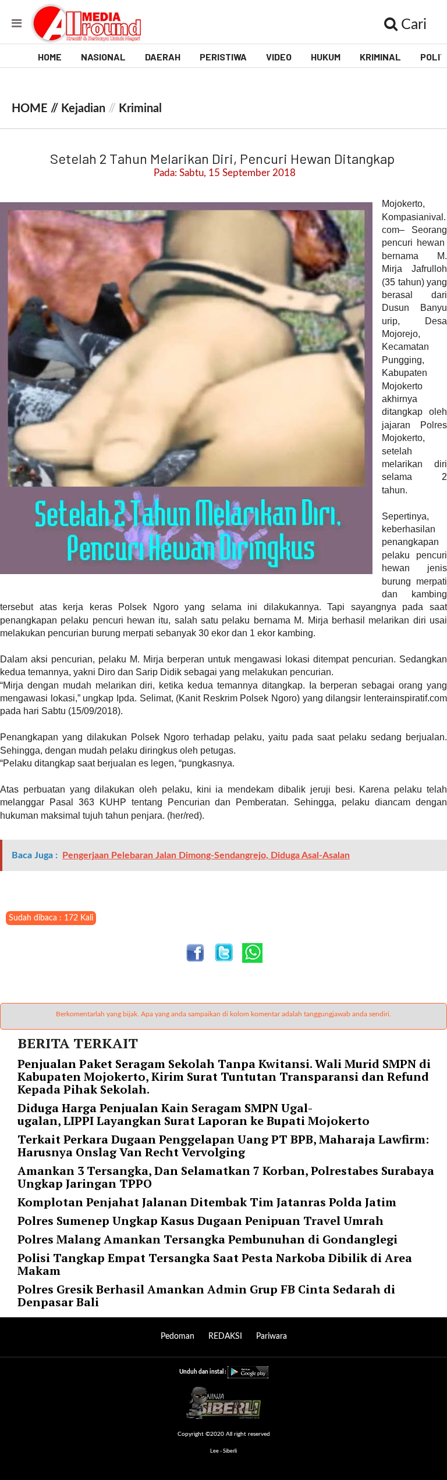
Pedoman (177, 1336)
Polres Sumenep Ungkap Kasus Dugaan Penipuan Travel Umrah (200, 1220)
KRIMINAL (380, 56)
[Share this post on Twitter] (224, 953)
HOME (50, 56)
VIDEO (279, 56)
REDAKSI (225, 1336)
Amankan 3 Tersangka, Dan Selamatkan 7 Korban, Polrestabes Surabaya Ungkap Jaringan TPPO (225, 1177)
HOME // (36, 108)
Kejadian (83, 108)
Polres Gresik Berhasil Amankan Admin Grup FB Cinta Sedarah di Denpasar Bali (206, 1295)
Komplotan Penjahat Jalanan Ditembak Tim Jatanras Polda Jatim (206, 1202)
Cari (412, 24)
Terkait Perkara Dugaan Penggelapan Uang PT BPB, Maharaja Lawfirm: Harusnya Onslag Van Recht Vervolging (223, 1145)
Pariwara (271, 1336)
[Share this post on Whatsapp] (252, 953)
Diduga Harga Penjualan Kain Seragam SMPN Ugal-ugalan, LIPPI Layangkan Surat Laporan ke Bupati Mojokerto (194, 1114)
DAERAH (162, 56)
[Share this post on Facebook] (195, 953)
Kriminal (140, 108)
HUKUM (325, 56)
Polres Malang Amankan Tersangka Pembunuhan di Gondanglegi (207, 1239)
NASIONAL (103, 56)
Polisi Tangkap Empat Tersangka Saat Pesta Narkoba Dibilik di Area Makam (214, 1264)
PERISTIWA (223, 56)
